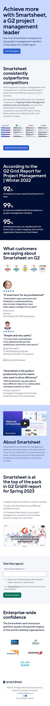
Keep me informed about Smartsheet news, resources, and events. (25, 581)
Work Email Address (14, 569)
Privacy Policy (14, 586)
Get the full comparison (16, 147)
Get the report (12, 51)
